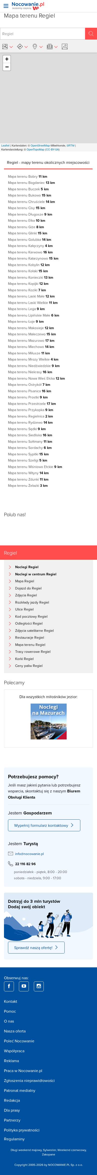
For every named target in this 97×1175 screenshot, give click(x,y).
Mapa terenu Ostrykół (29, 384)
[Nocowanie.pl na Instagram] (39, 986)
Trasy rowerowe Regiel (32, 651)
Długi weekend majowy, (27, 1150)
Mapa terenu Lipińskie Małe (33, 315)
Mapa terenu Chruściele (31, 201)
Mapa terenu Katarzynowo (33, 258)
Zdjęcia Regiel (26, 595)
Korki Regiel (24, 658)
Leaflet (5, 145)
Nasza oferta (15, 1031)
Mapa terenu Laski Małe (31, 296)
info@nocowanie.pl (29, 853)
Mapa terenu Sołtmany (30, 441)
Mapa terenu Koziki (27, 290)
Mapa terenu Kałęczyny (30, 245)
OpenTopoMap (35, 149)
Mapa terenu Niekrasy (30, 371)
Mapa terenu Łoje (26, 321)
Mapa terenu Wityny (28, 472)
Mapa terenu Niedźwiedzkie (34, 365)
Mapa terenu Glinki (27, 233)
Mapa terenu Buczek (28, 189)
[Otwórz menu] (6, 6)
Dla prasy (12, 1110)
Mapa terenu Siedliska (30, 435)
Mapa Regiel (24, 581)
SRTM (70, 145)
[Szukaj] (91, 34)
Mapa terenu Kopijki (28, 283)
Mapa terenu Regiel (30, 644)
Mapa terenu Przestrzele (32, 403)
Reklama (11, 1060)
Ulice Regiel (24, 609)
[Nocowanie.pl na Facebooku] (9, 986)
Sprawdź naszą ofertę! (33, 947)
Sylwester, (50, 1150)
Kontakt (10, 1001)
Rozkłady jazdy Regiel (32, 602)
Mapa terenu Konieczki (30, 277)
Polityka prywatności (22, 1130)
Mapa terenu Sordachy (30, 447)
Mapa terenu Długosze (30, 214)
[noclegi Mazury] (49, 721)
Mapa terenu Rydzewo (30, 422)
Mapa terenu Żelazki (28, 485)
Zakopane (48, 1154)
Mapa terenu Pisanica (29, 391)
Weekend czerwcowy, (72, 1150)
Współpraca (14, 1050)
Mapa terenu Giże (26, 226)
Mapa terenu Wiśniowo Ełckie (35, 466)
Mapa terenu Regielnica (30, 416)
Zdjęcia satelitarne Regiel (34, 630)
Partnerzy (12, 1120)
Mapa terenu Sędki (27, 428)
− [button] (7, 66)
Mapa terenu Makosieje (31, 327)
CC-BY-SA (52, 149)
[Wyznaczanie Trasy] (22, 46)
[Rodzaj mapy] (7, 46)
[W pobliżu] (37, 46)
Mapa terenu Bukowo (29, 195)
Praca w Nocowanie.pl (23, 1070)
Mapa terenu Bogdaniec (31, 182)
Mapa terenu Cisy (26, 207)
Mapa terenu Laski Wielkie (33, 302)
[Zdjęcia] (65, 46)
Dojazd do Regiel (28, 588)
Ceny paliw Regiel (29, 665)
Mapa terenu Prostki (28, 397)
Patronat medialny (19, 1090)
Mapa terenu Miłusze (29, 353)
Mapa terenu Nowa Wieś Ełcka (36, 378)
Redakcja (12, 1100)
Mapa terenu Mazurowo (31, 340)
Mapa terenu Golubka (29, 239)
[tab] (48, 162)
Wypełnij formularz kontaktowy (41, 825)
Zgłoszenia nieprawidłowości (29, 1080)
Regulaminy (14, 1139)
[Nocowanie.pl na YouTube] (24, 986)
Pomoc (10, 1011)
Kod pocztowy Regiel (31, 616)
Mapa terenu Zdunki (28, 479)
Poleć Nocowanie (19, 1041)
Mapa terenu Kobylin (29, 264)
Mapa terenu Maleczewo (32, 334)
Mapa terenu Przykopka (30, 409)
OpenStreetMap (40, 145)
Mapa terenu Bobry (27, 176)
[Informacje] (52, 46)
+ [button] (6, 59)
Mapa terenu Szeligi (27, 460)
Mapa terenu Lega (26, 308)
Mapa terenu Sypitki (28, 454)
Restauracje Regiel (29, 637)
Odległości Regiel (29, 623)
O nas (9, 1021)
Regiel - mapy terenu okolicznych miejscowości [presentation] (48, 162)
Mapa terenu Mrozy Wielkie (33, 359)
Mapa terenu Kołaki (28, 271)
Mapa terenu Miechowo (31, 346)
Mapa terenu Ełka (26, 220)
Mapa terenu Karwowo (30, 252)
